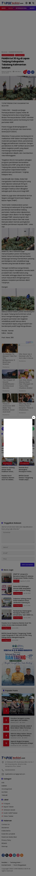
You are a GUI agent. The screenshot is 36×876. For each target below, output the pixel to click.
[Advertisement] (18, 438)
